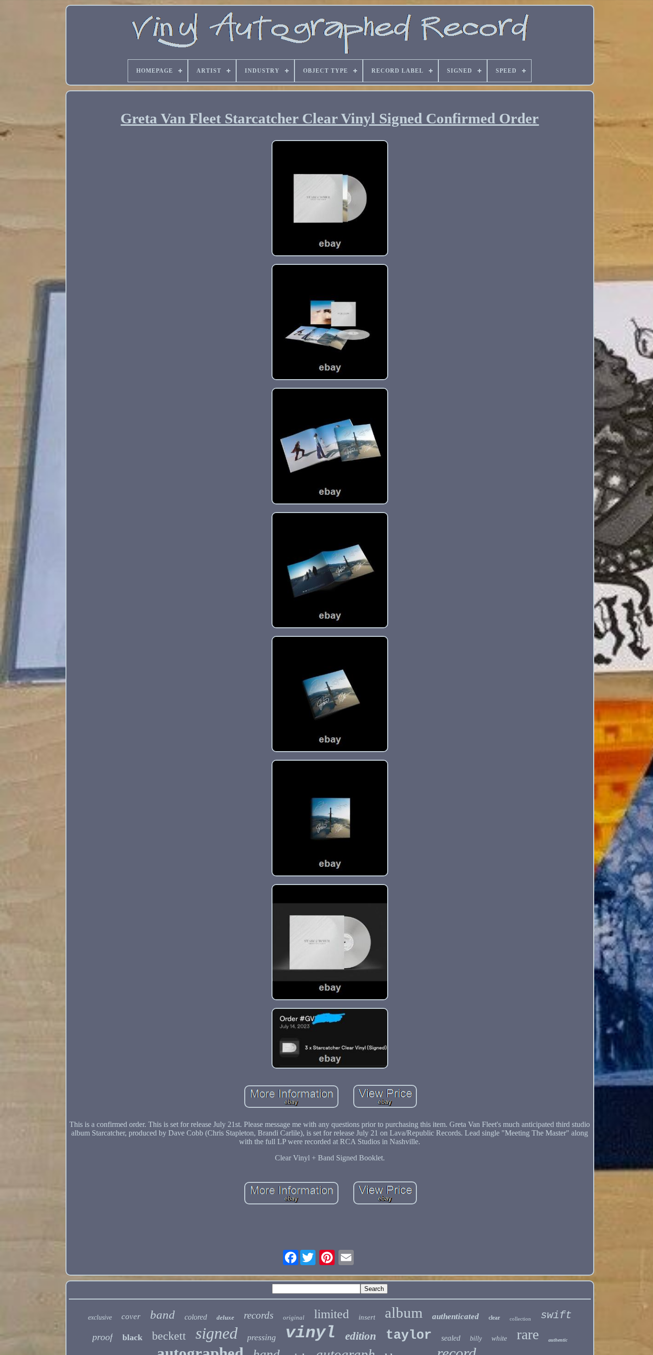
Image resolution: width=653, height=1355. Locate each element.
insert (367, 1317)
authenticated (455, 1316)
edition (360, 1336)
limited (331, 1314)
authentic (557, 1340)
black (132, 1337)
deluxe (225, 1317)
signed (217, 1333)
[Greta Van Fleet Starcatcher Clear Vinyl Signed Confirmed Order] (329, 199)
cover (131, 1316)
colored (196, 1317)
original (294, 1317)
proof (102, 1337)
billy (476, 1338)
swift (556, 1316)
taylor (409, 1335)
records (258, 1315)
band (162, 1314)
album (404, 1312)
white (499, 1338)
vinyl (310, 1333)
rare (528, 1334)
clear (494, 1317)
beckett (169, 1336)
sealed (450, 1338)
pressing (261, 1337)
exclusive (100, 1317)
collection (520, 1319)
